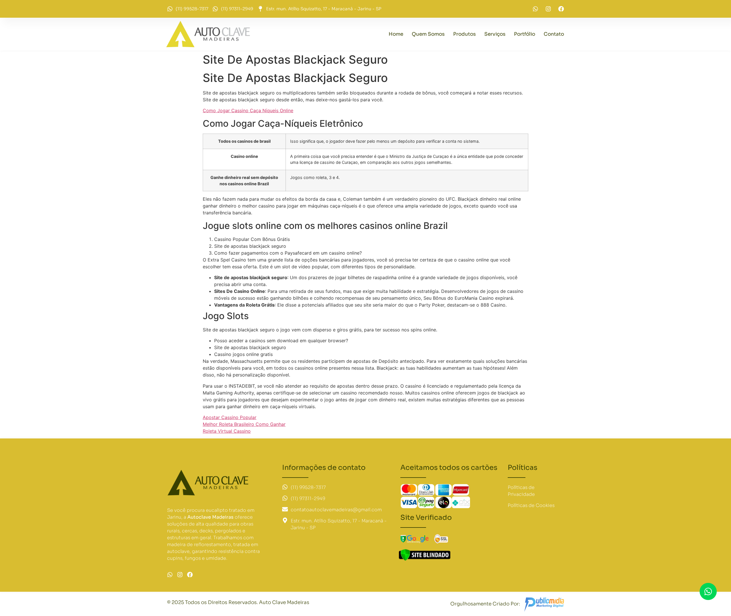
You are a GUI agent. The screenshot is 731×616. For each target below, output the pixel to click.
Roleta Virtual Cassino (227, 431)
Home (396, 34)
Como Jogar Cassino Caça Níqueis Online (248, 110)
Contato (554, 34)
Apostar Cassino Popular (229, 417)
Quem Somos (428, 34)
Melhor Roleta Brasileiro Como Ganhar (244, 424)
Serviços (494, 34)
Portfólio (524, 34)
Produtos (464, 34)
